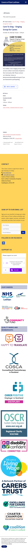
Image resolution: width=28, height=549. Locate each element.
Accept (4, 546)
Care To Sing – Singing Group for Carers (13, 107)
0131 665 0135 (7, 173)
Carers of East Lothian (10, 2)
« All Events (6, 13)
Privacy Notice (8, 543)
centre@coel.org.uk (8, 175)
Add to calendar (11, 86)
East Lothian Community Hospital (12, 134)
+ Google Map (18, 138)
